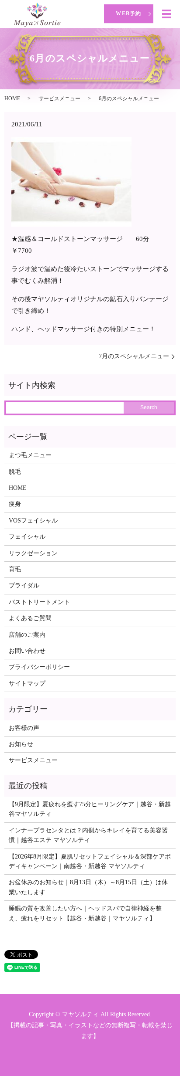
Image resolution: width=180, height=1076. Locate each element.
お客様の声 (24, 728)
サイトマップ (27, 683)
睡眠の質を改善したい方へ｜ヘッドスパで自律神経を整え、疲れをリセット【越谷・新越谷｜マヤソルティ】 (85, 913)
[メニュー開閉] (166, 14)
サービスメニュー (59, 98)
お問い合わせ (27, 651)
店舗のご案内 (27, 634)
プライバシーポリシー (39, 667)
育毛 (15, 569)
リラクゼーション (33, 553)
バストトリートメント (39, 602)
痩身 (15, 504)
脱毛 (15, 471)
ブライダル (24, 585)
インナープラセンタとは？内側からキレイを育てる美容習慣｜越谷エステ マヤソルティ (88, 835)
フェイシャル (27, 536)
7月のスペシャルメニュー (134, 356)
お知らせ (21, 744)
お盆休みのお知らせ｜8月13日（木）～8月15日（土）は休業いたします (88, 887)
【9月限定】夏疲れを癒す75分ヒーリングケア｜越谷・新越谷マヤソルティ (90, 809)
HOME (12, 98)
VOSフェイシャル (33, 520)
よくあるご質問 (30, 618)
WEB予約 (128, 13)
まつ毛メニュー (30, 455)
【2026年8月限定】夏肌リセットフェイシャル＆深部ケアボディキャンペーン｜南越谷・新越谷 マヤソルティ (90, 861)
